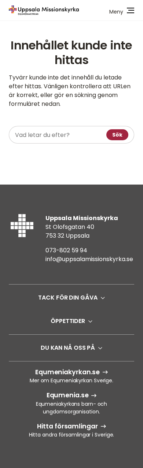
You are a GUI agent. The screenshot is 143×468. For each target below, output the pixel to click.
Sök (117, 134)
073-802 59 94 (66, 250)
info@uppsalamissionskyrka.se (89, 259)
